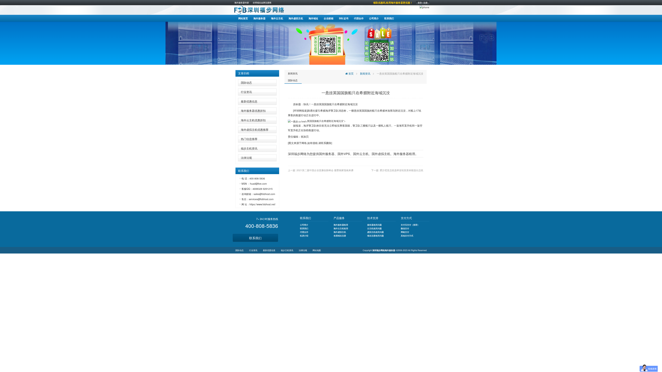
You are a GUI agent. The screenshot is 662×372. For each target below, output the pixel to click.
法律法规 (246, 158)
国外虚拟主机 (381, 153)
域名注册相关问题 (375, 235)
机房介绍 (304, 235)
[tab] (257, 73)
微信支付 (405, 228)
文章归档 (243, 73)
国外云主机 (361, 153)
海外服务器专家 (241, 2)
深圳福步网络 (297, 153)
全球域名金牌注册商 (262, 2)
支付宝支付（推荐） (410, 224)
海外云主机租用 (341, 228)
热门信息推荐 (249, 139)
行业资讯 (246, 92)
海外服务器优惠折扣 (253, 111)
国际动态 (246, 83)
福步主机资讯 (249, 148)
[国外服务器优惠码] (331, 43)
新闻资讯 (293, 73)
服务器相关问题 (374, 224)
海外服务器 (401, 153)
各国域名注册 (340, 235)
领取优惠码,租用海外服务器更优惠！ (393, 2)
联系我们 (255, 238)
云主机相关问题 (374, 228)
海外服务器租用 (341, 224)
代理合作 (304, 232)
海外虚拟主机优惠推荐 (254, 130)
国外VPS (344, 153)
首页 (351, 73)
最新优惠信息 (249, 101)
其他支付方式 (407, 235)
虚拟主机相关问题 (375, 232)
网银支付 (405, 232)
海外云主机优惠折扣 (253, 120)
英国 (321, 104)
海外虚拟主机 (340, 232)
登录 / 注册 (423, 2)
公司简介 (304, 224)
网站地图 (317, 250)
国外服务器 (326, 153)
